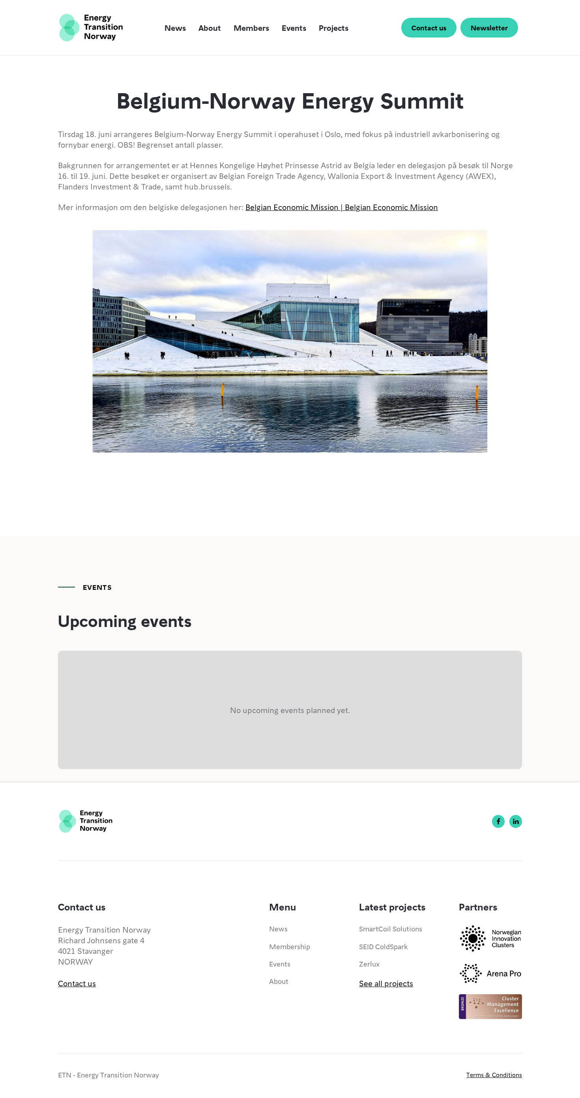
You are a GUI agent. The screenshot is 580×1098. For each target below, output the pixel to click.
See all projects (386, 983)
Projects (333, 28)
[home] (91, 27)
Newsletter (489, 27)
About (209, 28)
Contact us (429, 27)
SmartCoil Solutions (390, 928)
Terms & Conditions (494, 1075)
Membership (289, 946)
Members (251, 28)
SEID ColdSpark (383, 946)
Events (294, 28)
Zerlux (369, 963)
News (175, 28)
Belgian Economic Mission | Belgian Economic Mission (341, 207)
